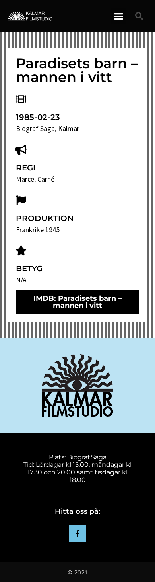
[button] (118, 16)
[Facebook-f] (77, 533)
